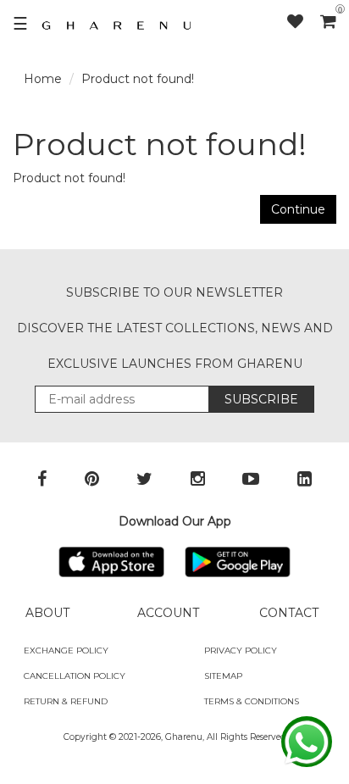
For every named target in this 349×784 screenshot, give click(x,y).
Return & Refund (66, 701)
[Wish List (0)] (303, 21)
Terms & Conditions (251, 701)
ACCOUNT (168, 612)
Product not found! (137, 78)
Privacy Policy (240, 650)
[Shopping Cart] (328, 21)
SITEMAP (223, 675)
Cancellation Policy (74, 675)
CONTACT (289, 612)
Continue (298, 209)
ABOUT (47, 612)
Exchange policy (66, 650)
